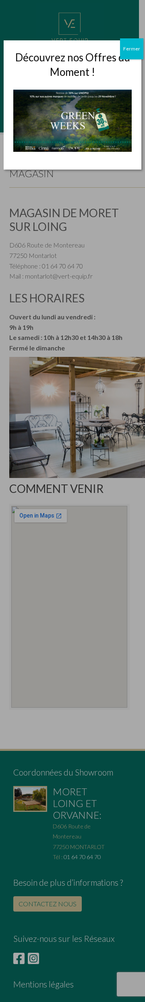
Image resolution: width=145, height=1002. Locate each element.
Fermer (131, 49)
